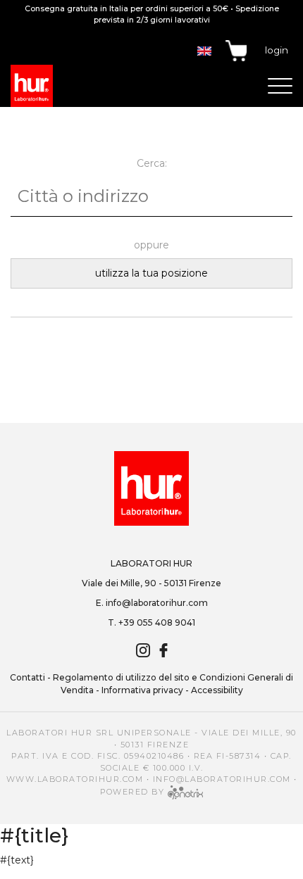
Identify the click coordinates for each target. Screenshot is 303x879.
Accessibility (217, 690)
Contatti (27, 677)
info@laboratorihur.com (157, 602)
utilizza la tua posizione (151, 273)
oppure (151, 245)
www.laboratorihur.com (75, 779)
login (276, 50)
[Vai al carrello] (236, 50)
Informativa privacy (142, 690)
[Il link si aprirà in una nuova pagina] (185, 791)
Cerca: (152, 163)
